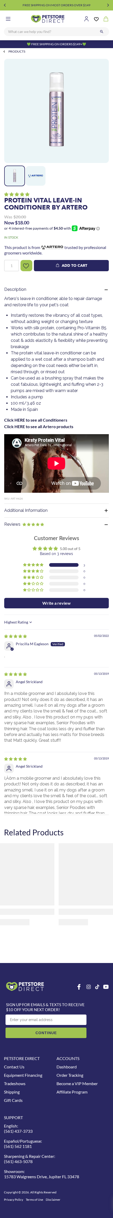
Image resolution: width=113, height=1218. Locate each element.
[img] (15, 636)
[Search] (102, 32)
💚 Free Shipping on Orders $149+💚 (56, 44)
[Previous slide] (5, 5)
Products (16, 51)
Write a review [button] (56, 602)
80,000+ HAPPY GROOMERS (56, 5)
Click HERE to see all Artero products (38, 426)
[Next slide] (108, 5)
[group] (56, 111)
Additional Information (26, 510)
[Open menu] (8, 19)
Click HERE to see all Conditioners (35, 419)
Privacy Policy (13, 1200)
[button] (16, 194)
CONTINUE (46, 1033)
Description (15, 289)
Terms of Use (34, 1200)
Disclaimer (53, 1200)
